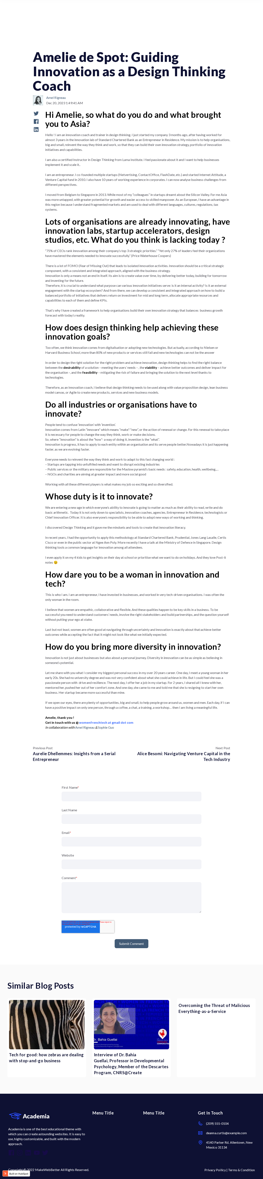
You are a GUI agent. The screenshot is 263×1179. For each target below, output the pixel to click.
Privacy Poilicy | (216, 1170)
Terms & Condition (241, 1170)
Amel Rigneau (56, 97)
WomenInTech (45, 43)
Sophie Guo (106, 727)
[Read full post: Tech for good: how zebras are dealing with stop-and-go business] (46, 1024)
